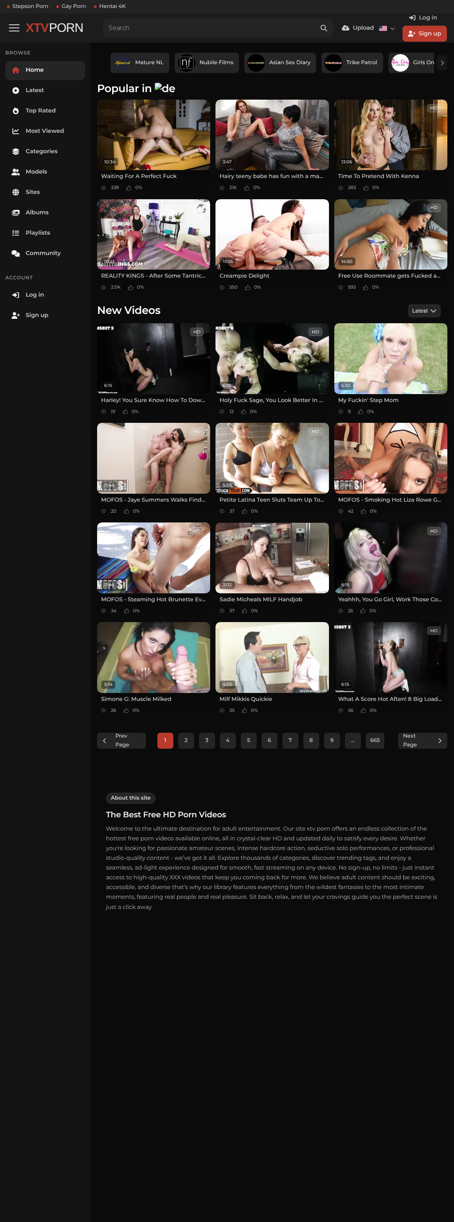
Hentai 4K (112, 6)
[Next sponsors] (442, 62)
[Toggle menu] (14, 28)
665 (375, 740)
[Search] (324, 28)
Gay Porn (74, 6)
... (353, 740)
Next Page (410, 740)
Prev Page (122, 740)
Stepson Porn (30, 6)
